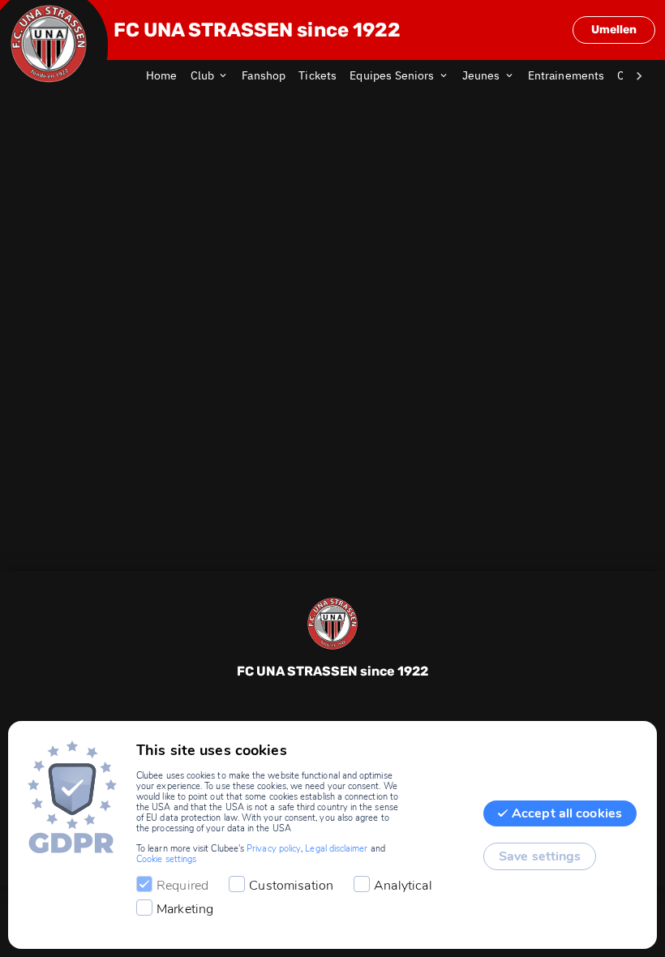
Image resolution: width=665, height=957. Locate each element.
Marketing (185, 909)
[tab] (168, 76)
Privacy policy (274, 849)
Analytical (403, 886)
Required (182, 886)
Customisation (291, 886)
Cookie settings (166, 859)
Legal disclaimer (336, 849)
